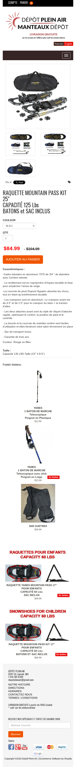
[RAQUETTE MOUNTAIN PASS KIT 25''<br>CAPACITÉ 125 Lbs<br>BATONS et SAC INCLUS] (38, 96)
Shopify (68, 758)
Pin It (8, 182)
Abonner (16, 734)
